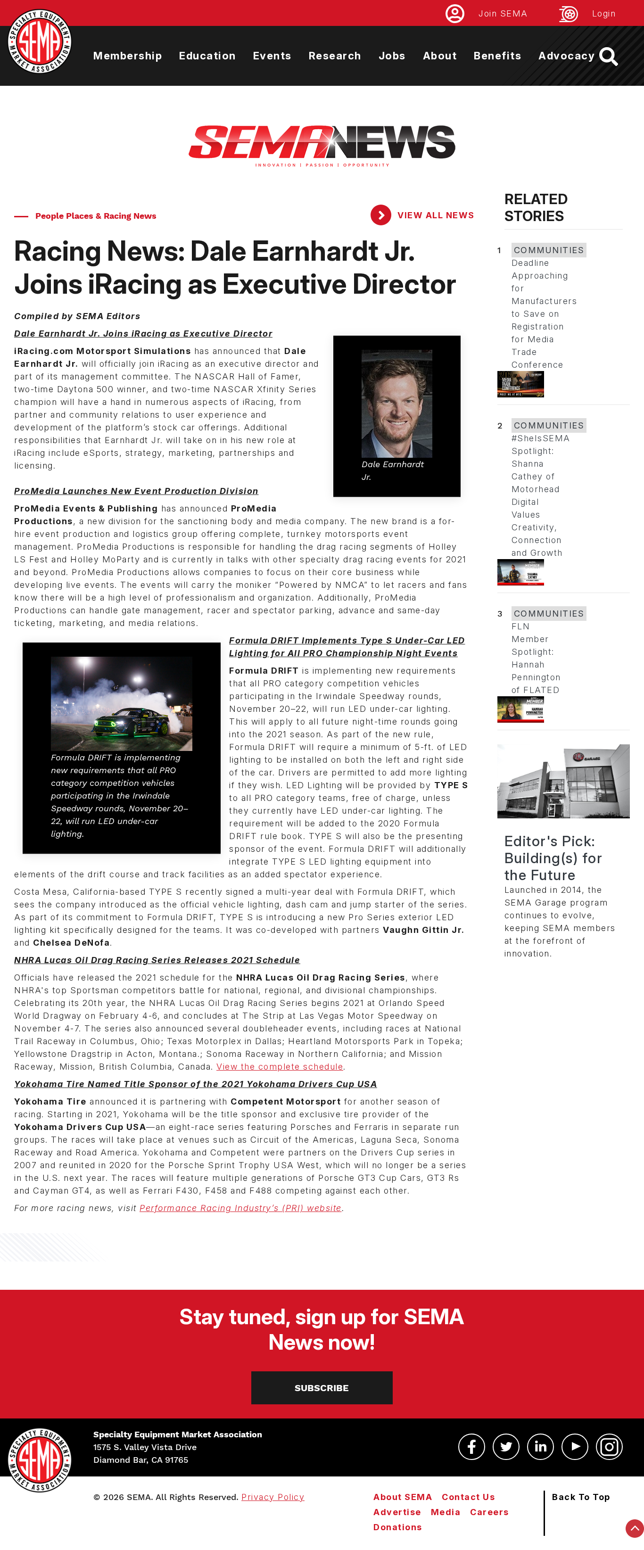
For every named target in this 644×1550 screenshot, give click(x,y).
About (440, 55)
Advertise (397, 1512)
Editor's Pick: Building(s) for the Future (553, 858)
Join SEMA (503, 13)
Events (272, 55)
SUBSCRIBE (322, 1387)
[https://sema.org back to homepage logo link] (617, 56)
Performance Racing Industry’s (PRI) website (241, 1208)
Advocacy (566, 55)
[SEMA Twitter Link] (506, 1447)
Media (446, 1512)
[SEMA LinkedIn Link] (540, 1447)
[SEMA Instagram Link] (609, 1447)
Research (335, 55)
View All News (435, 215)
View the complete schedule (279, 1067)
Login (604, 13)
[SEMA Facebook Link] (471, 1447)
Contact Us (468, 1497)
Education (207, 55)
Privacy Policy (273, 1497)
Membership (127, 55)
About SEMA (402, 1497)
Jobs (392, 55)
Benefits (497, 55)
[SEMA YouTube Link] (574, 1447)
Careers (489, 1512)
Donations (397, 1527)
